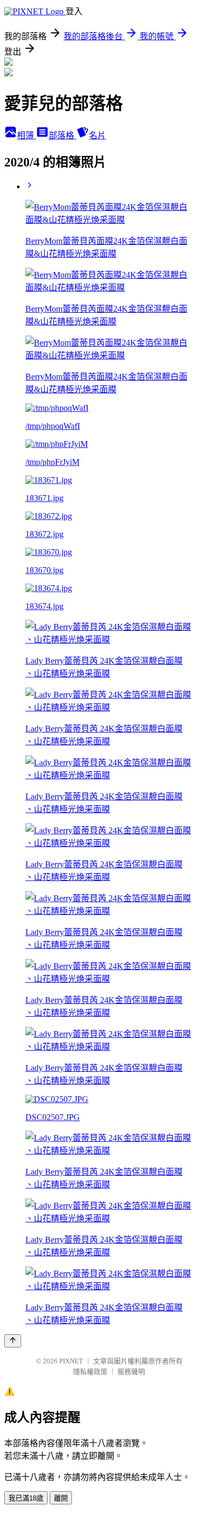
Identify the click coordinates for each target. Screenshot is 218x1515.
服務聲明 (131, 1372)
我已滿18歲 (25, 1498)
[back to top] (12, 1340)
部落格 (62, 135)
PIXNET (71, 1361)
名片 (97, 135)
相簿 (26, 135)
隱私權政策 (90, 1372)
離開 (61, 1498)
